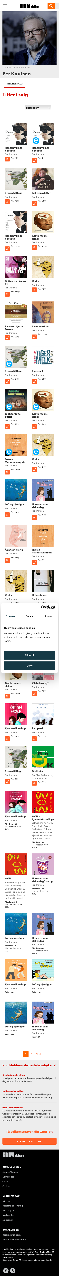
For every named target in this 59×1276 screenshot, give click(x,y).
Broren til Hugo (13, 193)
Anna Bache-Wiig (40, 825)
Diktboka (37, 771)
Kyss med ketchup (15, 728)
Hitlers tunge (39, 595)
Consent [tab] (11, 616)
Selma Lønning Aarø (42, 822)
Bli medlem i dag (29, 1141)
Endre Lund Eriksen (41, 829)
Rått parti (37, 728)
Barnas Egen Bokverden (14, 1239)
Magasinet (7, 1219)
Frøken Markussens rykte (15, 460)
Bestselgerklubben (11, 1234)
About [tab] (48, 616)
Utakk (35, 281)
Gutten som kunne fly (15, 282)
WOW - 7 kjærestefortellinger (43, 818)
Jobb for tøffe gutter (12, 415)
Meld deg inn (8, 1210)
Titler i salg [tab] (15, 83)
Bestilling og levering (12, 1205)
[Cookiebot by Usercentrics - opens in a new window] (41, 607)
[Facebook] (6, 1272)
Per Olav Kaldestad (41, 775)
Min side (6, 1200)
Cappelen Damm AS (12, 1260)
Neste (39, 1054)
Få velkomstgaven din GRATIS (28, 1132)
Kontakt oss (8, 1176)
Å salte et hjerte (14, 549)
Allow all (29, 655)
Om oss (6, 1181)
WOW (8, 878)
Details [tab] (30, 616)
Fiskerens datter (41, 193)
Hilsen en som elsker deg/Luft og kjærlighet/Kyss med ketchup (42, 883)
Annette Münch (42, 838)
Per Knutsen (11, 154)
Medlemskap (8, 1215)
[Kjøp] (34, 160)
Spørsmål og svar (10, 1172)
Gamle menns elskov (40, 237)
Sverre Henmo (39, 832)
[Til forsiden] (29, 7)
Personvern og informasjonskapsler (37, 1260)
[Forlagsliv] (12, 1272)
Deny (29, 665)
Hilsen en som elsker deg (40, 506)
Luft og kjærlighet (15, 504)
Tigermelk (38, 371)
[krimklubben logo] (13, 1155)
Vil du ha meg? (40, 683)
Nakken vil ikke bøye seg (13, 149)
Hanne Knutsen (39, 778)
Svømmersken (40, 326)
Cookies (6, 1186)
